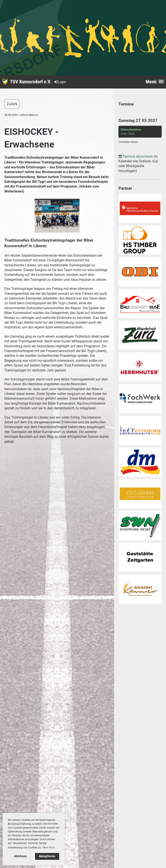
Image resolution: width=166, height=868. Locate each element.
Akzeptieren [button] (47, 856)
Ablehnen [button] (20, 856)
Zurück (12, 104)
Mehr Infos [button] (49, 847)
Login (62, 82)
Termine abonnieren (138, 156)
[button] (140, 136)
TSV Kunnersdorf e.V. (30, 81)
